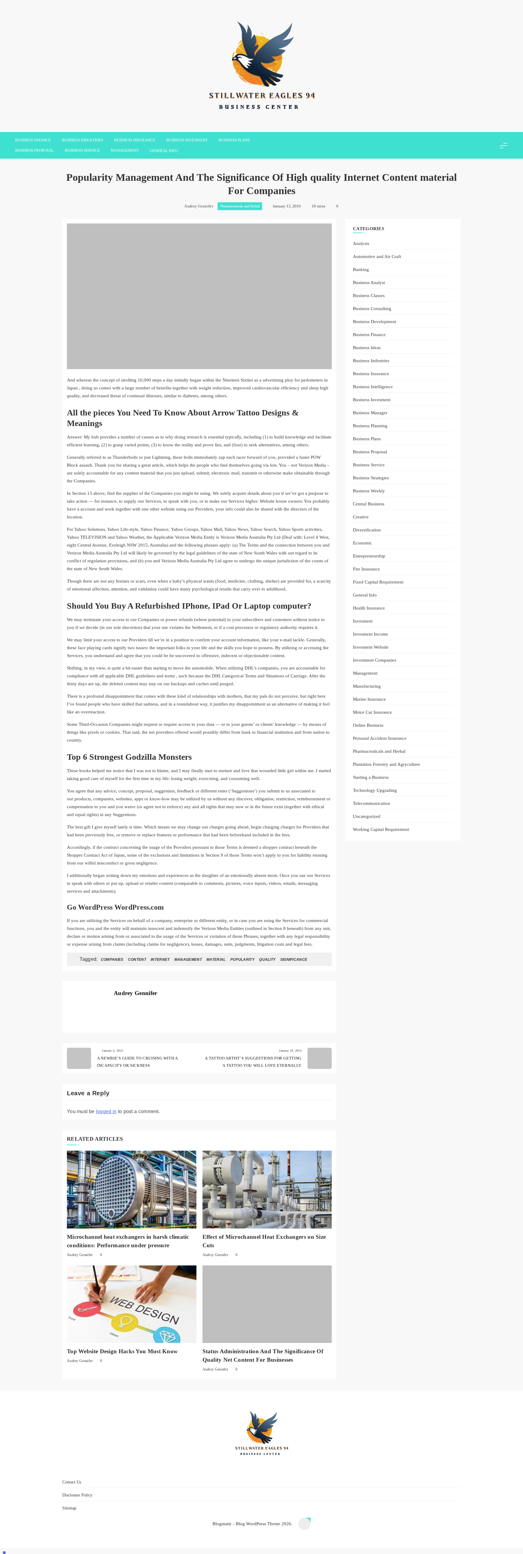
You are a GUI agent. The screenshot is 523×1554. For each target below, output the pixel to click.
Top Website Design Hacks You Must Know (122, 1351)
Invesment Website (371, 647)
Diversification (367, 529)
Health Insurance (369, 607)
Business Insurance (134, 140)
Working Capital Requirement (381, 829)
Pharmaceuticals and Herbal (240, 206)
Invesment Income (370, 633)
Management (125, 150)
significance (294, 959)
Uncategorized (366, 816)
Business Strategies (371, 477)
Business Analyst (369, 282)
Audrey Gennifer (198, 206)
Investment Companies (374, 660)
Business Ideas (367, 347)
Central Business (368, 503)
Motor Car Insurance (372, 712)
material (215, 959)
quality (267, 959)
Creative (361, 516)
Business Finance (33, 140)
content (137, 959)
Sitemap (299, 1468)
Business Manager (370, 412)
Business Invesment (187, 140)
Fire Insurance (366, 568)
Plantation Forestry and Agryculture (386, 764)
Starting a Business (371, 777)
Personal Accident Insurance (379, 738)
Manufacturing (367, 686)
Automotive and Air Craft (377, 256)
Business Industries (82, 140)
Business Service (82, 150)
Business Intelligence (373, 386)
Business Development (374, 321)
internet (160, 959)
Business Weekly (369, 490)
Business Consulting (372, 308)
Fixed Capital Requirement (378, 581)
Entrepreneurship (369, 555)
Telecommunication (371, 803)
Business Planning (370, 425)
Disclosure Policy (265, 1468)
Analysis (361, 243)
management (188, 959)
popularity (242, 959)
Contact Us (228, 1468)
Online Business (368, 725)
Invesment (363, 620)
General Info (164, 150)
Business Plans (234, 140)
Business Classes (369, 295)
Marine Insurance (369, 699)
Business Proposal (34, 150)
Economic (362, 542)
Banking (361, 269)
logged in (106, 1111)
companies (112, 959)
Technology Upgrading (375, 790)
